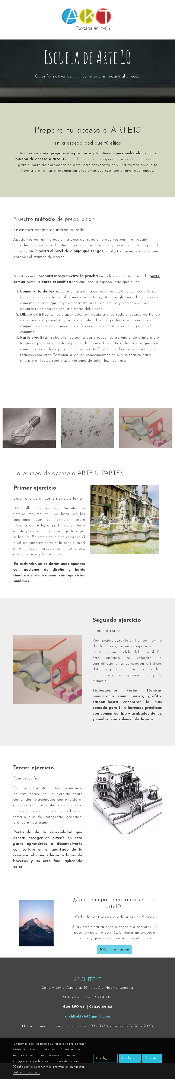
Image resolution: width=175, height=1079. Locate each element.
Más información (114, 950)
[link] (87, 19)
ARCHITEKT (87, 979)
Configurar (105, 1058)
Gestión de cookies (102, 1036)
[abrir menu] (18, 20)
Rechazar (130, 1058)
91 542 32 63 (100, 1007)
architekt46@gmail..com (87, 1017)
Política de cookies (73, 1036)
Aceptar (152, 1058)
